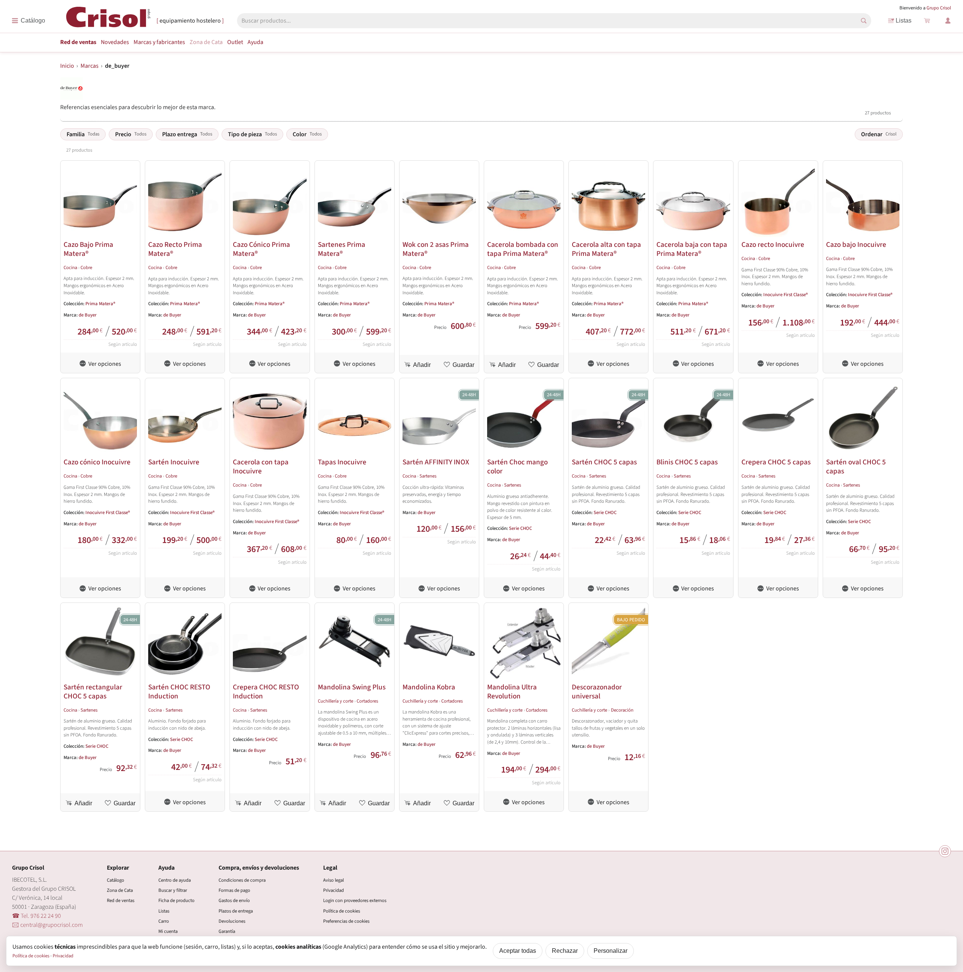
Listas (903, 20)
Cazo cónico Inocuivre (97, 462)
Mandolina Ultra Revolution (512, 691)
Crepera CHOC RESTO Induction (266, 691)
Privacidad (333, 890)
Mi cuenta (168, 931)
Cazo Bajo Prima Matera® (88, 249)
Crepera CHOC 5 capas (776, 462)
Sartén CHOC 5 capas (604, 462)
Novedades (115, 42)
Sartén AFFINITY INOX (436, 462)
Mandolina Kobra (429, 687)
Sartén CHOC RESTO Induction (179, 691)
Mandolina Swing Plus (352, 687)
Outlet (235, 42)
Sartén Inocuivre (173, 462)
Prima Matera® (100, 303)
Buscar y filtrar (172, 890)
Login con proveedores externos (354, 900)
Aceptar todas (517, 951)
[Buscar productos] (864, 21)
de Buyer (88, 315)
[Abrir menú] (28, 21)
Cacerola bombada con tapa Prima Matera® (522, 249)
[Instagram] (945, 851)
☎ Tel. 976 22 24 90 (36, 916)
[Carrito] (927, 21)
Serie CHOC (520, 528)
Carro (163, 921)
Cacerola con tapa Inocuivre (261, 466)
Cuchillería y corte (335, 701)
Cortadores (367, 701)
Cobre (86, 267)
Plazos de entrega (236, 911)
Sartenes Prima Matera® (341, 249)
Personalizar (610, 951)
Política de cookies (341, 911)
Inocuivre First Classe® (785, 294)
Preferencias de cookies (346, 921)
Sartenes (427, 476)
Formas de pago (234, 890)
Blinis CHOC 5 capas (687, 462)
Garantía (227, 931)
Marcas (159, 42)
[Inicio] (108, 20)
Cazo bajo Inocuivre (856, 244)
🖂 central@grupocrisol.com (47, 925)
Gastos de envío (234, 900)
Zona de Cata (206, 42)
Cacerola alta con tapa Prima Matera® (606, 249)
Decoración (622, 710)
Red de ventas (78, 42)
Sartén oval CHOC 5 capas (856, 466)
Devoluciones (232, 921)
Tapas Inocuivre (342, 462)
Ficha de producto (176, 900)
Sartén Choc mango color (517, 466)
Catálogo (115, 880)
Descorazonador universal (597, 691)
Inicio (67, 66)
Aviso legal (333, 880)
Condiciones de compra (242, 880)
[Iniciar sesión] (948, 21)
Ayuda (255, 42)
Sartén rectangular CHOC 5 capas (93, 691)
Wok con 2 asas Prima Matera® (436, 249)
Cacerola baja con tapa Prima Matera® (691, 249)
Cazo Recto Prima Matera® (175, 249)
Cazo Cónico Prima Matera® (261, 249)
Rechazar (565, 951)
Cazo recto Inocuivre (772, 244)
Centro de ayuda (174, 880)
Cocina (70, 267)
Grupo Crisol (939, 8)
